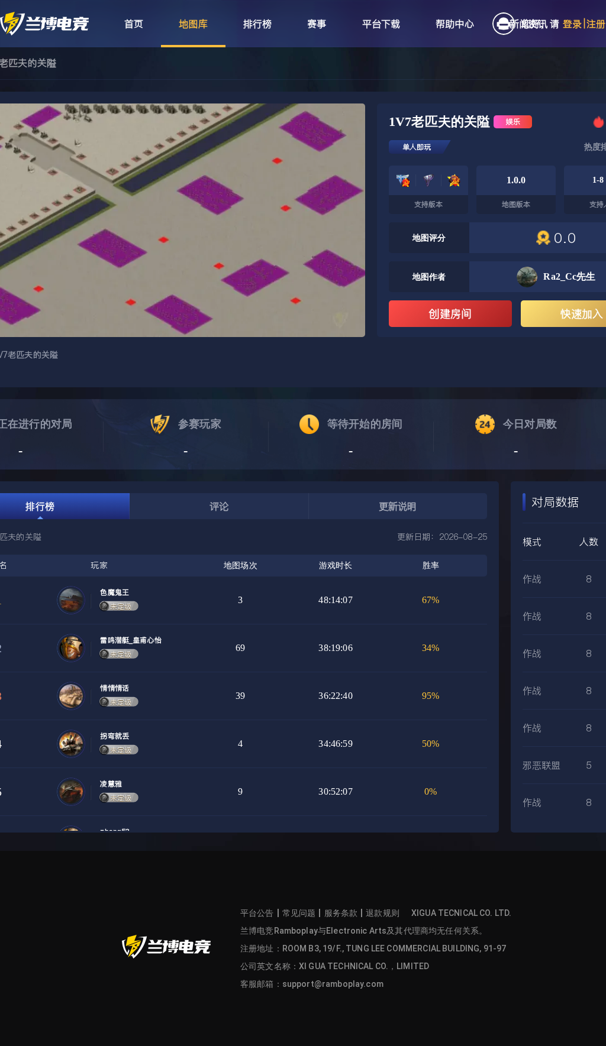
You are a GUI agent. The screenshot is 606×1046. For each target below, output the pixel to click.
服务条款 (341, 913)
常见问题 (299, 913)
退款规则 (382, 913)
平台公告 (257, 913)
